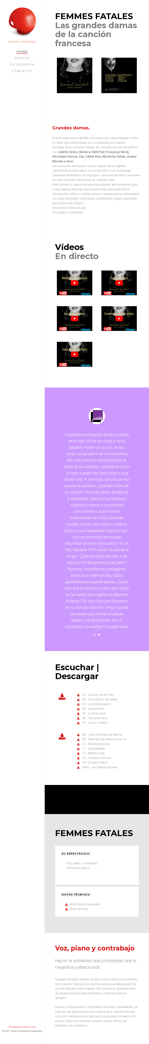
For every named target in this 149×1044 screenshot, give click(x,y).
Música (22, 58)
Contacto (22, 71)
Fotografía (22, 64)
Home (22, 51)
